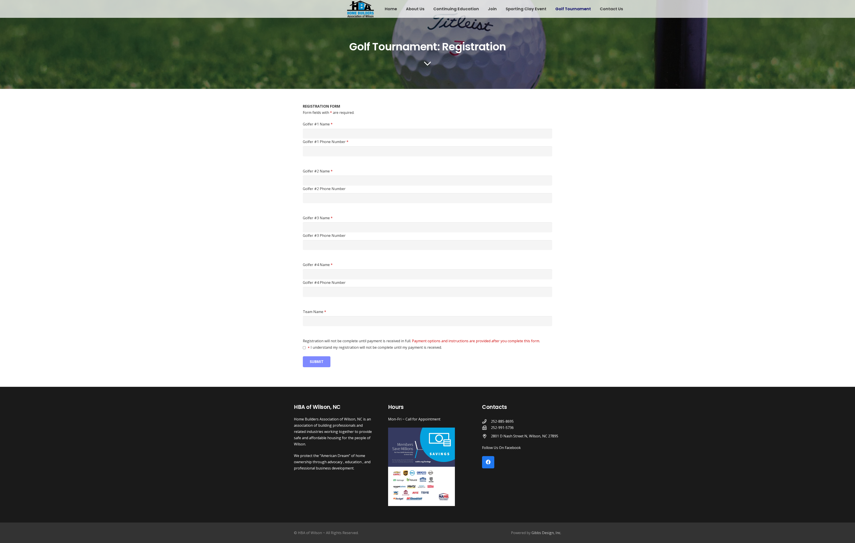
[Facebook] (488, 462)
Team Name (314, 311)
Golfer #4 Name (318, 264)
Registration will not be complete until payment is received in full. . (421, 340)
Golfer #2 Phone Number (324, 188)
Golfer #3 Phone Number (324, 235)
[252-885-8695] (486, 421)
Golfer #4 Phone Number (324, 282)
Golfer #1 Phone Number (325, 141)
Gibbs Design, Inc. (546, 532)
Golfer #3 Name (318, 217)
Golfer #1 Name (318, 124)
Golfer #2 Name (318, 171)
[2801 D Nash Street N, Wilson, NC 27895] (486, 436)
